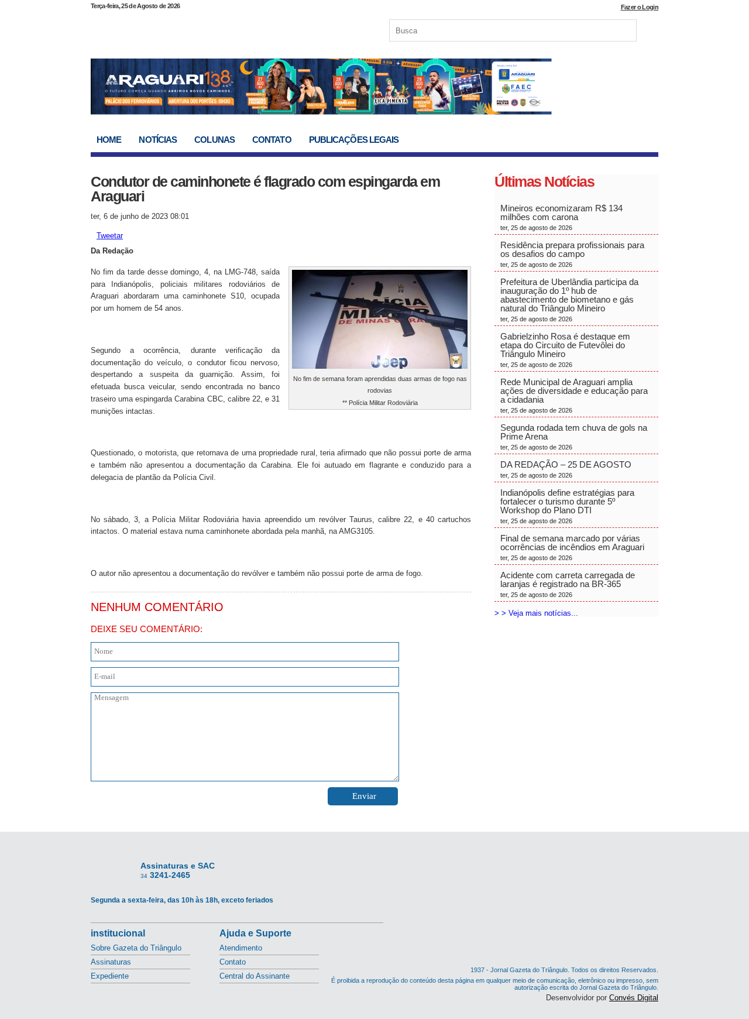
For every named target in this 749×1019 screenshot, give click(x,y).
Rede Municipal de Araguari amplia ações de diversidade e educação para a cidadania (574, 395)
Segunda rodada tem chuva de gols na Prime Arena (573, 437)
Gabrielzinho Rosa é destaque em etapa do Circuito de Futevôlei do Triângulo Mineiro (565, 349)
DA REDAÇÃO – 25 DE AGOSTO (565, 469)
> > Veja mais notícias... (536, 613)
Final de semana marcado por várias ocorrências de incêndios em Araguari (572, 547)
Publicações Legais (354, 140)
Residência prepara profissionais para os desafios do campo (572, 254)
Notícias (158, 140)
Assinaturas (111, 962)
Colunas (214, 140)
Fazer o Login (639, 7)
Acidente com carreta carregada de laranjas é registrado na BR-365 (567, 584)
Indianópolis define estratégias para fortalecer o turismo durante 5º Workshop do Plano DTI (567, 506)
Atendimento (240, 947)
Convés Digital (633, 997)
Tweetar (110, 235)
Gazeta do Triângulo (213, 29)
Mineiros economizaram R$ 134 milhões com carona (561, 217)
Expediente (110, 976)
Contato (271, 140)
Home (109, 140)
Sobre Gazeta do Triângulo (136, 947)
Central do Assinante (254, 976)
